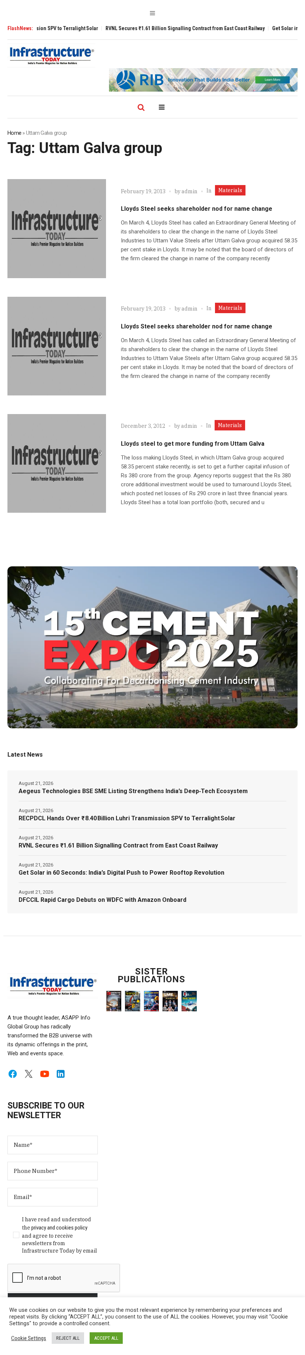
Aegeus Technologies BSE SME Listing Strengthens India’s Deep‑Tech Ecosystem (133, 791)
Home (14, 133)
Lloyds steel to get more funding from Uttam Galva (192, 443)
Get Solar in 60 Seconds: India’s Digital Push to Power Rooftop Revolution (121, 872)
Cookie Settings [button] (28, 1338)
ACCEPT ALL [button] (106, 1338)
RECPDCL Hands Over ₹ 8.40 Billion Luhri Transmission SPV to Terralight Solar (127, 818)
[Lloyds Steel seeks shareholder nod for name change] (56, 228)
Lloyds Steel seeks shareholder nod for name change (196, 208)
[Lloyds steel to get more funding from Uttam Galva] (56, 463)
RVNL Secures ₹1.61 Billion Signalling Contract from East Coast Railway (163, 28)
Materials (230, 190)
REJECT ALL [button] (68, 1338)
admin (190, 191)
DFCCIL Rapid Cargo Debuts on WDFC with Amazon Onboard (102, 899)
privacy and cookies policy (59, 1227)
